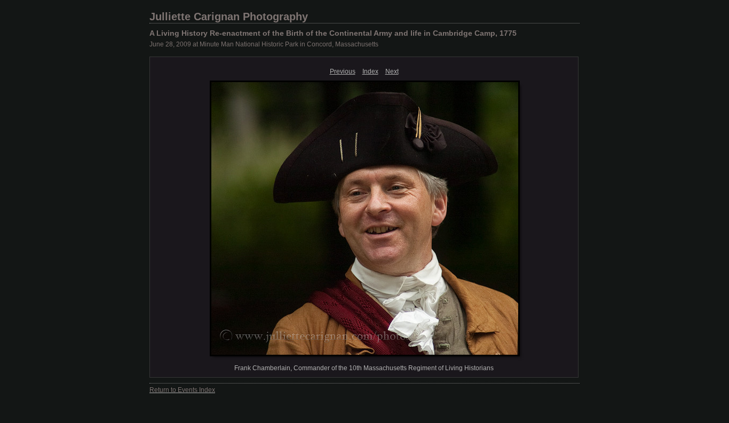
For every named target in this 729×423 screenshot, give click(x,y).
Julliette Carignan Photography (228, 16)
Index (370, 71)
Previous (342, 71)
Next (392, 71)
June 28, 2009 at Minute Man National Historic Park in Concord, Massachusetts (263, 44)
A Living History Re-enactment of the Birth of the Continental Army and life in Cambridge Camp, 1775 (333, 33)
